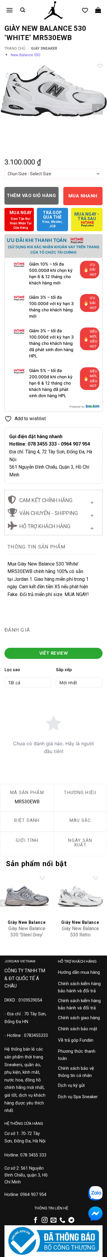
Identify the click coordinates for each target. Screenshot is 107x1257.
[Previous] (9, 109)
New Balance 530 (25, 55)
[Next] (97, 109)
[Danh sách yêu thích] (85, 10)
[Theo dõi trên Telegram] (71, 1220)
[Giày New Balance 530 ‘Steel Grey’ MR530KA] (26, 896)
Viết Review (53, 653)
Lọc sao (12, 669)
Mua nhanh (82, 196)
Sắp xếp (64, 669)
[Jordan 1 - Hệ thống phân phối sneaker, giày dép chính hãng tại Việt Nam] (53, 10)
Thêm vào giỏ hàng (31, 195)
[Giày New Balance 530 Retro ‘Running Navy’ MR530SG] (80, 896)
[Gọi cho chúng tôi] (62, 1220)
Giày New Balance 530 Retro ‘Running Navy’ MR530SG (80, 938)
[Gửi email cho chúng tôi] (53, 1220)
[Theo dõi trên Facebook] (36, 1220)
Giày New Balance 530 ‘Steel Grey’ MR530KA (26, 935)
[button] (9, 10)
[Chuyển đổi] (92, 501)
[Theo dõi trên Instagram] (45, 1220)
